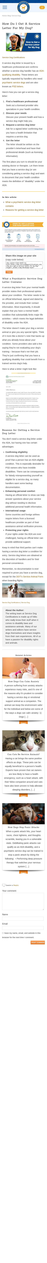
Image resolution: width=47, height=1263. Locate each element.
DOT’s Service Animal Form (29, 576)
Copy (9, 272)
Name (5, 914)
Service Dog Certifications (13, 57)
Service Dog (25, 602)
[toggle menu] (4, 7)
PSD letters (17, 86)
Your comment (9, 891)
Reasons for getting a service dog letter (24, 210)
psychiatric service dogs (13, 82)
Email (5, 924)
